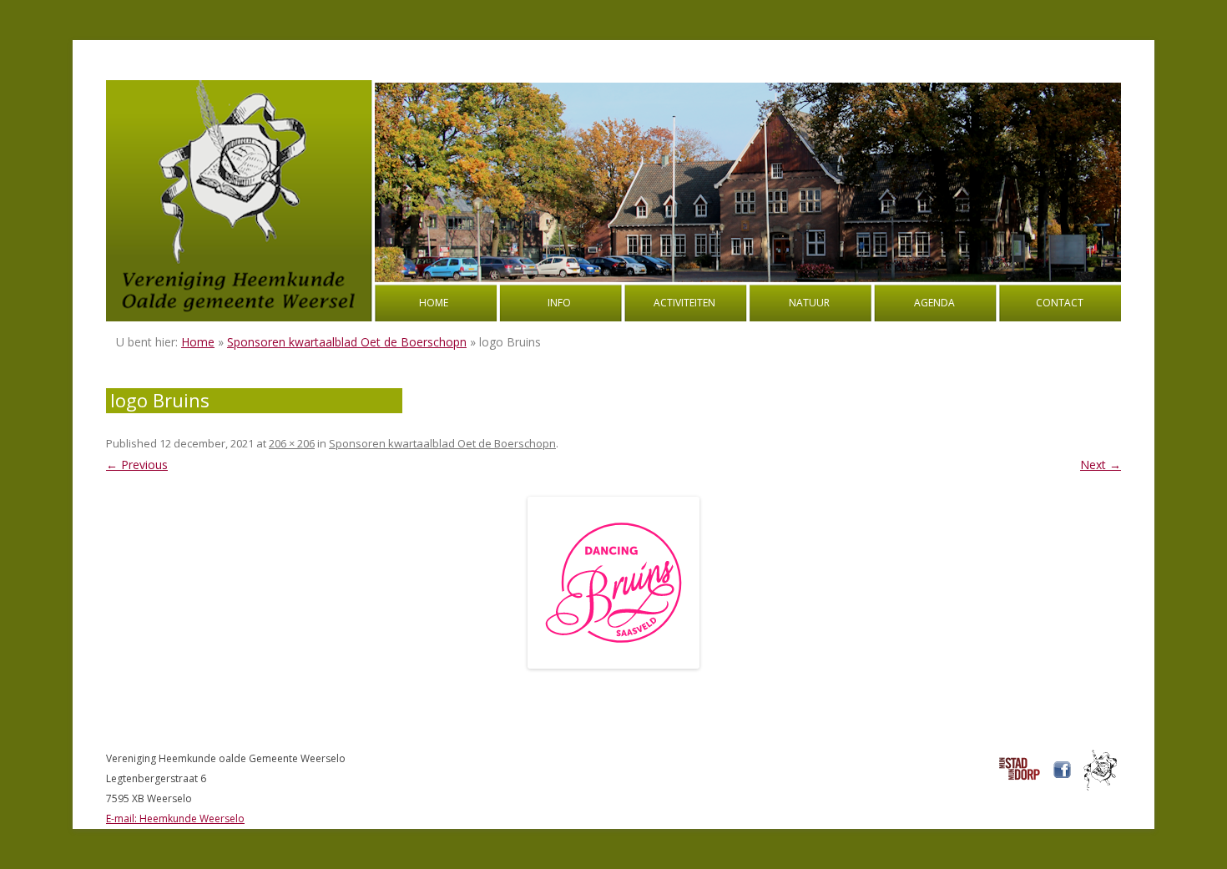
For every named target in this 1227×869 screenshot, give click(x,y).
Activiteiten (684, 303)
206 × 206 (292, 443)
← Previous (137, 464)
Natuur (809, 303)
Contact (1059, 303)
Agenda (934, 303)
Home (433, 303)
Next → (1100, 464)
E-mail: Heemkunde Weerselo (175, 818)
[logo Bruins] (613, 583)
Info (559, 303)
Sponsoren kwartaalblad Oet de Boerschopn (347, 342)
